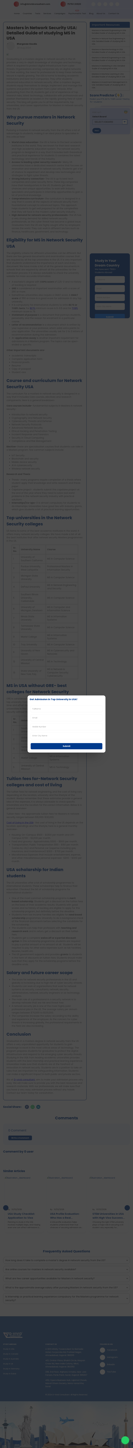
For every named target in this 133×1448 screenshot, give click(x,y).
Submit (66, 746)
